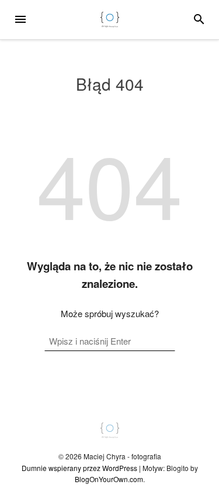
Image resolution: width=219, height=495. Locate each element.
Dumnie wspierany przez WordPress (79, 468)
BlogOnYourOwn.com (109, 479)
